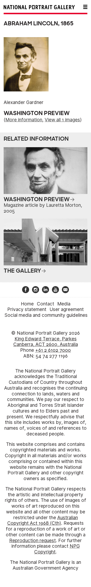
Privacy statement (26, 309)
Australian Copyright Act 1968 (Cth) (42, 520)
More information (23, 120)
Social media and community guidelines (46, 315)
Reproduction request (32, 540)
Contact (45, 304)
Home (27, 304)
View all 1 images (62, 120)
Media (63, 304)
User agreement (67, 309)
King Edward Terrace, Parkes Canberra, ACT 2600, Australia (45, 341)
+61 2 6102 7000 (53, 350)
